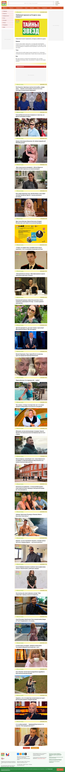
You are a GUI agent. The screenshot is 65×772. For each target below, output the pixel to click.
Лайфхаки (4, 8)
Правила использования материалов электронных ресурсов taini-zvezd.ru (55, 760)
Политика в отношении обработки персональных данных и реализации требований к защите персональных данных (55, 754)
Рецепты (11, 8)
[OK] (21, 754)
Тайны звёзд (4, 3)
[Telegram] (23, 754)
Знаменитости (19, 8)
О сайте (57, 1)
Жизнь (38, 8)
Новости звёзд (20, 84)
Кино (26, 8)
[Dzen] (26, 754)
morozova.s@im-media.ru (41, 758)
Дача (51, 8)
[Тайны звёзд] (16, 12)
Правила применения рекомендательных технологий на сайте (56, 757)
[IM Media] (7, 754)
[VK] (18, 754)
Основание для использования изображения (54, 762)
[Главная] (2, 754)
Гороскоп (19, 12)
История (32, 8)
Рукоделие (44, 8)
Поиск (56, 4)
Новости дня (20, 218)
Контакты (57, 3)
